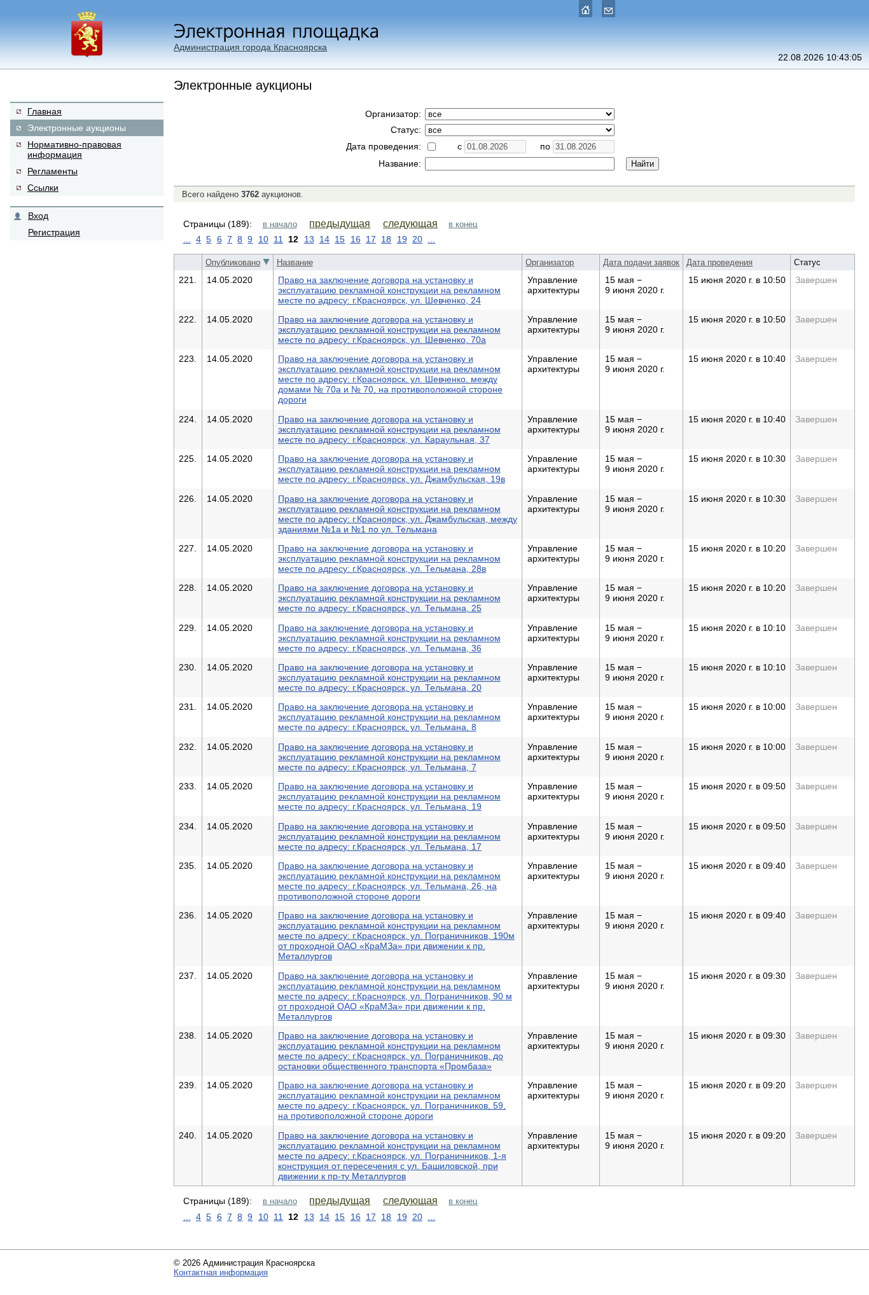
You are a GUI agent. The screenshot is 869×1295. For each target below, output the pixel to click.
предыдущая (339, 223)
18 (386, 239)
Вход (38, 216)
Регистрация (54, 232)
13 (309, 239)
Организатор (549, 262)
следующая (410, 223)
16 (356, 239)
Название (295, 262)
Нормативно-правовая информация (74, 149)
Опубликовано (232, 262)
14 (324, 239)
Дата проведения (719, 262)
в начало (280, 224)
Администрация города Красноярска (250, 47)
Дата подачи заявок (641, 262)
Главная (44, 111)
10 (263, 239)
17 (371, 239)
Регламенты (52, 171)
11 (278, 239)
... (187, 239)
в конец (462, 224)
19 (402, 239)
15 (340, 239)
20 (417, 239)
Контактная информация (221, 1272)
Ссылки (43, 188)
